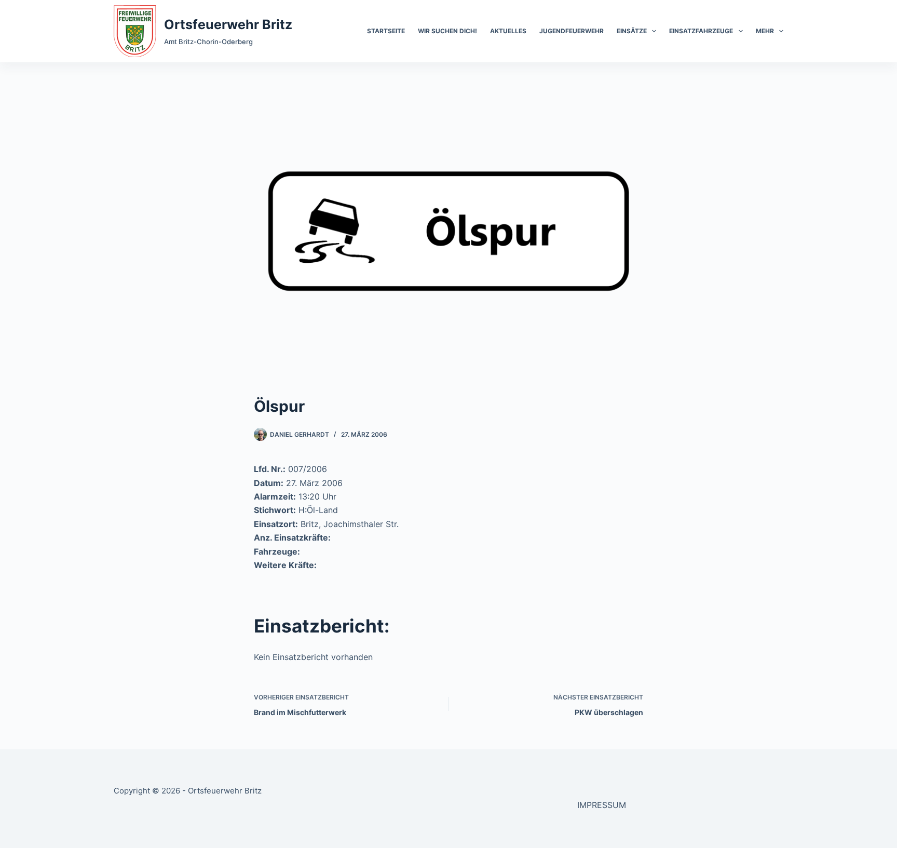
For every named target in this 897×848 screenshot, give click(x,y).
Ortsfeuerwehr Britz (228, 24)
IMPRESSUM (601, 805)
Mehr (765, 31)
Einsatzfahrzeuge (701, 31)
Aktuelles (508, 31)
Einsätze (632, 31)
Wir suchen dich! (447, 31)
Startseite (386, 31)
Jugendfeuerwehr (571, 31)
